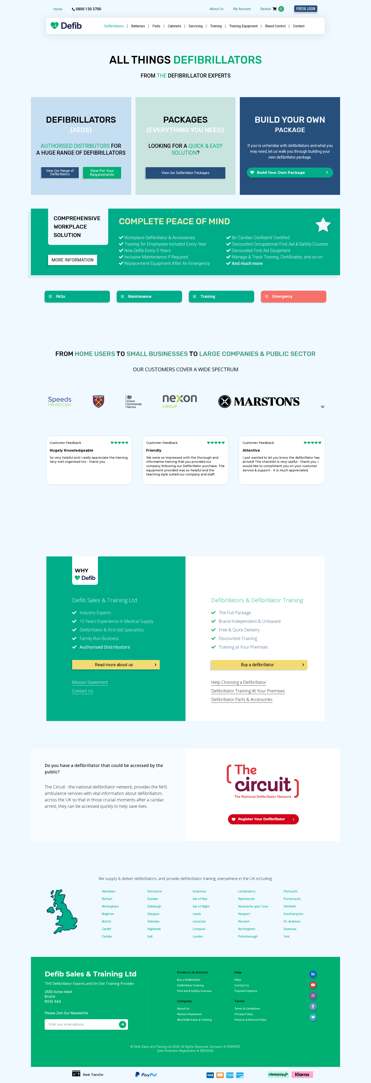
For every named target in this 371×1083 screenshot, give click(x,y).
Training (216, 26)
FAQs (237, 979)
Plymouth (290, 891)
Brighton (108, 914)
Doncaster (154, 891)
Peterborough (248, 936)
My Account (242, 9)
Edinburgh (154, 906)
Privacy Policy (243, 1014)
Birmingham (110, 906)
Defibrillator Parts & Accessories (241, 699)
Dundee (152, 899)
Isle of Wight (201, 906)
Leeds (197, 914)
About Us (217, 9)
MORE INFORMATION (73, 260)
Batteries (138, 26)
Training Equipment (243, 26)
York (287, 936)
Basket (271, 9)
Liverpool (199, 929)
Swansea (290, 929)
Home (57, 9)
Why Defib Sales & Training (194, 1019)
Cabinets (174, 26)
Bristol (106, 921)
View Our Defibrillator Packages (185, 173)
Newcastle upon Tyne (253, 906)
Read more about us (114, 664)
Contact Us (82, 691)
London (198, 936)
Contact (298, 26)
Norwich (243, 921)
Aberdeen (108, 891)
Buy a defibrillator (257, 664)
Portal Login (305, 8)
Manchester (246, 899)
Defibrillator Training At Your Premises (248, 691)
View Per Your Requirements (102, 172)
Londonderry (247, 891)
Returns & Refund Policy (250, 1019)
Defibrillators (114, 26)
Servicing (196, 26)
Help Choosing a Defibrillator (238, 682)
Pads (156, 26)
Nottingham (246, 929)
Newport (244, 914)
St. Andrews (292, 921)
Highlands (154, 929)
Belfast (107, 899)
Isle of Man (200, 899)
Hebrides (153, 921)
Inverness (199, 891)
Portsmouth (292, 899)
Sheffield (290, 906)
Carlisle (107, 936)
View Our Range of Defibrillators (60, 172)
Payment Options (245, 991)
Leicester (199, 921)
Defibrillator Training (190, 985)
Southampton (293, 914)
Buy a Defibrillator (189, 979)
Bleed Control (275, 26)
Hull (149, 936)
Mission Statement (90, 682)
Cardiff (106, 929)
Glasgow (153, 914)
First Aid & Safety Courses (194, 991)
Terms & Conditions (247, 1008)
